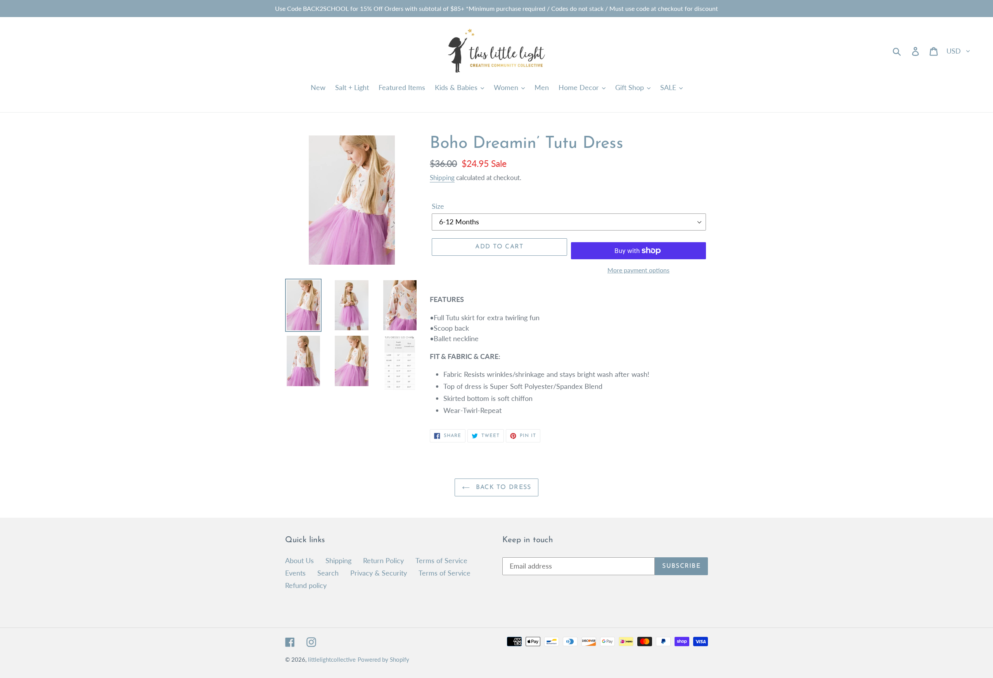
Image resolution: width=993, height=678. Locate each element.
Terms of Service (441, 560)
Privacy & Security (378, 573)
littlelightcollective (332, 659)
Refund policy (306, 585)
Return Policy (383, 560)
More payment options (638, 270)
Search (328, 573)
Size (438, 206)
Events (295, 573)
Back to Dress (502, 487)
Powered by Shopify (383, 659)
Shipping (442, 177)
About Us (299, 560)
